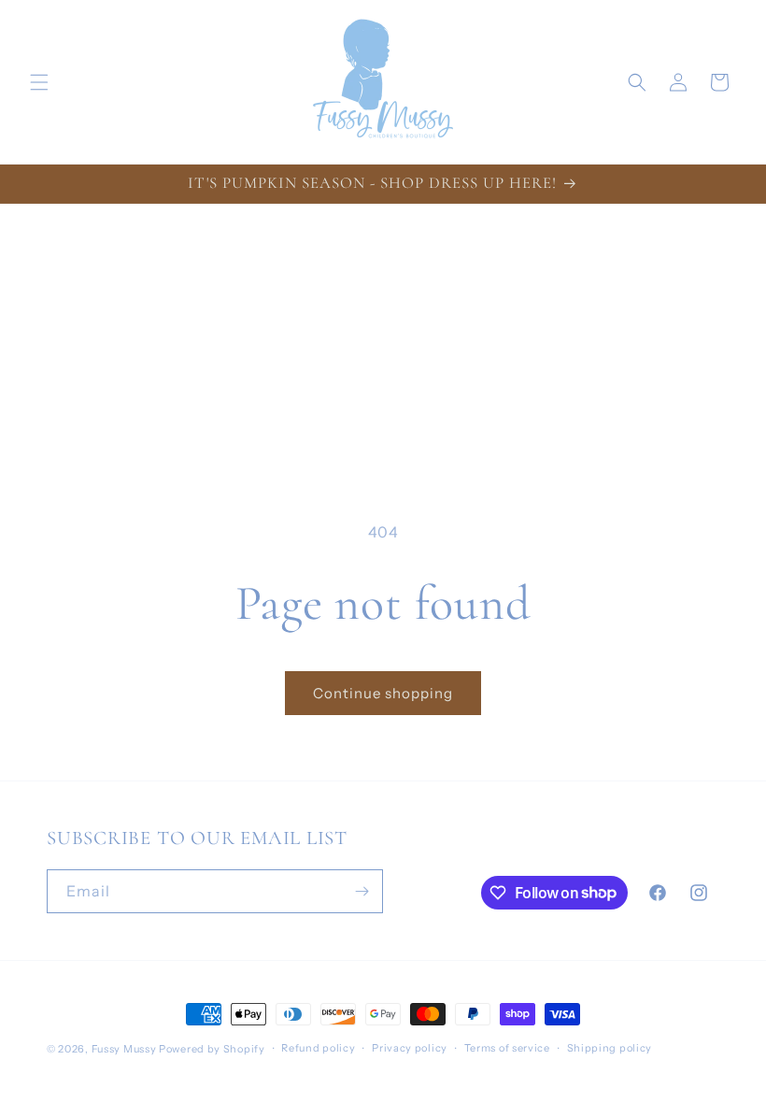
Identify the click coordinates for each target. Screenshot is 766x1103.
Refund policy (318, 1047)
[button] (39, 82)
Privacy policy (409, 1047)
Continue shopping (383, 693)
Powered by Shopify (212, 1048)
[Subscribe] (361, 891)
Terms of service (507, 1047)
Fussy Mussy (124, 1048)
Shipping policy (610, 1047)
